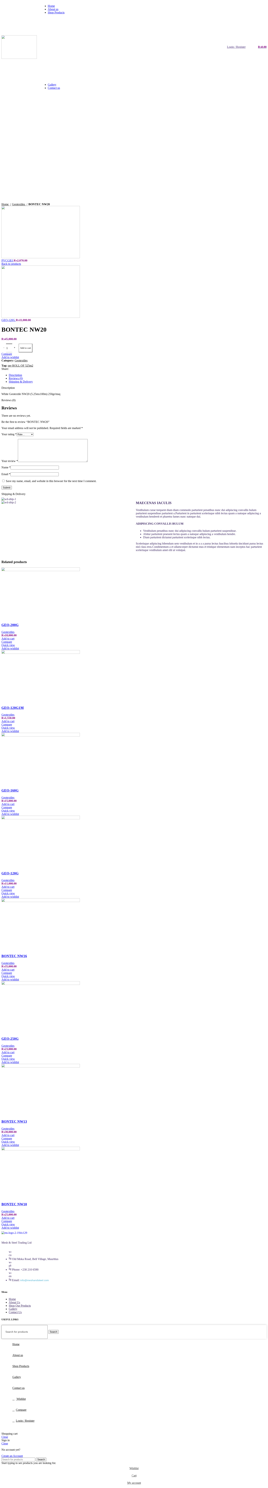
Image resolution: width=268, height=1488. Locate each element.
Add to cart (25, 348)
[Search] (249, 47)
